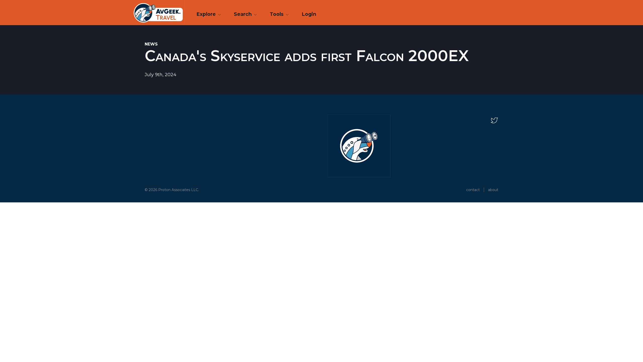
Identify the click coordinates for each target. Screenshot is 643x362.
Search (243, 14)
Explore (206, 14)
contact (473, 190)
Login (309, 14)
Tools (277, 14)
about (493, 190)
